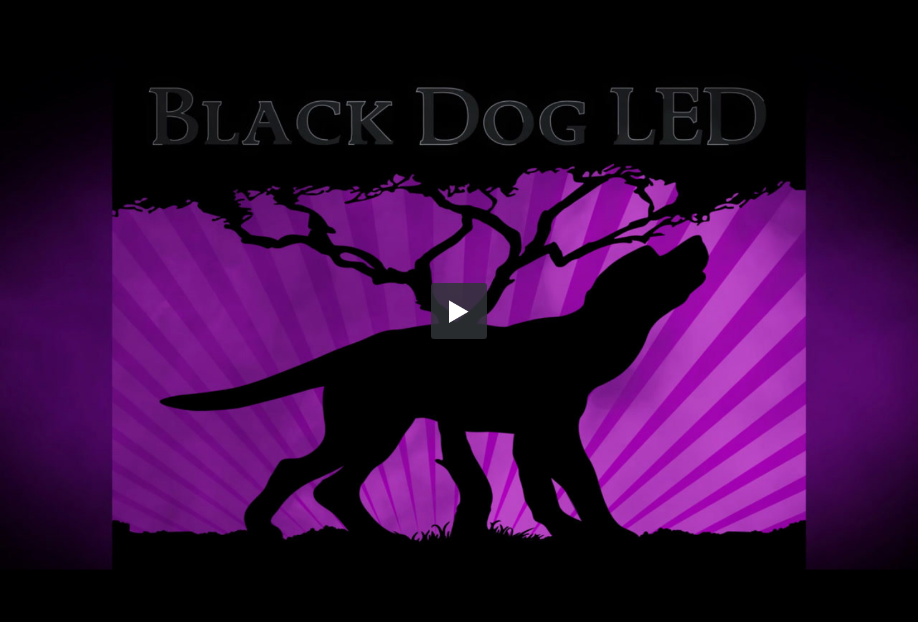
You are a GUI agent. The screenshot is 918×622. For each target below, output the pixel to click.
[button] (459, 311)
